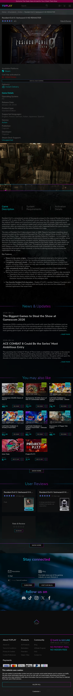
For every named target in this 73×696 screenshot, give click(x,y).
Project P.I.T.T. (30, 454)
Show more (36, 471)
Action (20, 12)
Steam (7, 71)
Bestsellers (24, 648)
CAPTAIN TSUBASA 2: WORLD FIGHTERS (10, 427)
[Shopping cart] (64, 5)
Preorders (24, 652)
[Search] (47, 5)
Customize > (36, 691)
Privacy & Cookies (9, 652)
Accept (19, 580)
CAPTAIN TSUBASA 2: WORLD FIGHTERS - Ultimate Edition (36, 427)
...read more (65, 334)
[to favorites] (22, 406)
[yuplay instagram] (36, 598)
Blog (35, 645)
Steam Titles (25, 655)
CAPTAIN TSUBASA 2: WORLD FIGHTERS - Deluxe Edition (59, 399)
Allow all (37, 684)
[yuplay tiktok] (30, 598)
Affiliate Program (40, 648)
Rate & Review (65, 21)
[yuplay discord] (24, 598)
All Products (25, 645)
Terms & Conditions (21, 580)
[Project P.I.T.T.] (36, 445)
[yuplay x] (43, 598)
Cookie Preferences (9, 655)
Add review (19, 530)
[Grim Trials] (13, 445)
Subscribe (28, 585)
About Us (6, 645)
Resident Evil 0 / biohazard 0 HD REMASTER (23, 492)
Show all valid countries (36, 80)
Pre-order (16, 406)
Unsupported (7, 140)
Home (4, 12)
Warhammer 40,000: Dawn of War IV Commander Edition (36, 398)
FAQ (35, 652)
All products (12, 12)
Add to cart (16, 459)
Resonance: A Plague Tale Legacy (58, 427)
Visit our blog (47, 585)
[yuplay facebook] (49, 598)
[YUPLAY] (7, 6)
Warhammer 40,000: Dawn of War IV (12, 398)
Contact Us (38, 655)
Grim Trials (6, 454)
